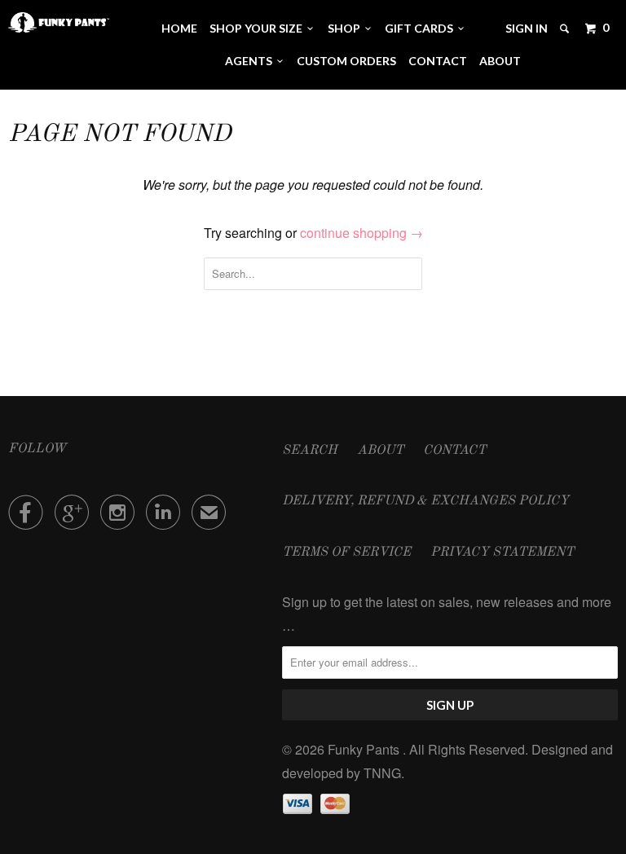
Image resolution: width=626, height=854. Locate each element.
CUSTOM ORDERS (346, 61)
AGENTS (251, 61)
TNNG (382, 773)
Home (179, 28)
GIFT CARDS (421, 28)
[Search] (566, 28)
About (500, 61)
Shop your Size (258, 28)
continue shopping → (361, 232)
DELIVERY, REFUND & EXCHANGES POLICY (425, 501)
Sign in (526, 28)
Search (309, 450)
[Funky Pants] (58, 22)
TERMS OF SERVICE (346, 552)
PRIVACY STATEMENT (502, 552)
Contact (437, 61)
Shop (346, 28)
